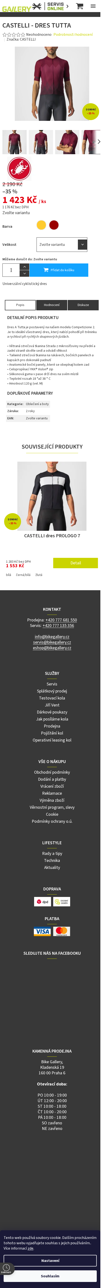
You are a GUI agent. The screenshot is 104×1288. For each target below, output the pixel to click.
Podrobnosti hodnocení (73, 34)
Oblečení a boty (37, 404)
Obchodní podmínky (52, 772)
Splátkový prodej (52, 691)
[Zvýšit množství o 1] (24, 267)
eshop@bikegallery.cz (52, 648)
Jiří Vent (52, 705)
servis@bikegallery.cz (52, 642)
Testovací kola (52, 698)
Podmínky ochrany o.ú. (52, 821)
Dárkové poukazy (52, 712)
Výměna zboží (52, 800)
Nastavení (50, 1260)
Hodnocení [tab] (51, 305)
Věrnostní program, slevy (52, 807)
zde (30, 1248)
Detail (75, 563)
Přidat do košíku (62, 270)
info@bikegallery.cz (52, 637)
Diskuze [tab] (83, 305)
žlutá (38, 575)
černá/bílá (23, 575)
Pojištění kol (52, 733)
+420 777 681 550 (61, 620)
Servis (52, 684)
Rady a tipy (52, 853)
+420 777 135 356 (58, 625)
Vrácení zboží (52, 786)
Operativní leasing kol (52, 740)
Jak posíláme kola (52, 719)
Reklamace (52, 793)
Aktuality (52, 867)
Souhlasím (50, 1276)
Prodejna (52, 726)
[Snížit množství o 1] (24, 273)
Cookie (52, 814)
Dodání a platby (52, 779)
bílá (8, 575)
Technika (52, 860)
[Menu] (93, 6)
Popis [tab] (20, 305)
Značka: (21, 39)
